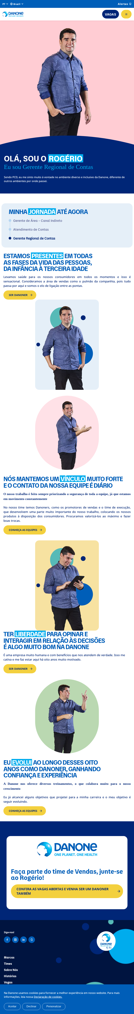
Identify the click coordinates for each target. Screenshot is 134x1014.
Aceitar (12, 1006)
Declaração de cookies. (48, 997)
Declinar (31, 1006)
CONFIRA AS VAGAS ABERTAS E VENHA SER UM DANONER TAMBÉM (63, 891)
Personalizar (53, 1006)
